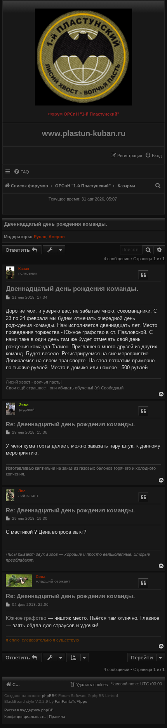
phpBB (48, 696)
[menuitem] (153, 155)
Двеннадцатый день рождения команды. (55, 224)
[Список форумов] (83, 55)
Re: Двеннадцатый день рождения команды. (70, 424)
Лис (22, 491)
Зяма (24, 405)
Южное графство (26, 618)
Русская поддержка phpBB (29, 710)
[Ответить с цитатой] (143, 275)
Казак (23, 268)
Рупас (40, 236)
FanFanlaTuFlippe (71, 702)
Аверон (57, 236)
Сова (40, 576)
